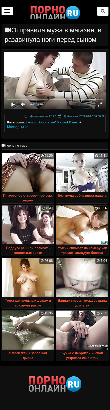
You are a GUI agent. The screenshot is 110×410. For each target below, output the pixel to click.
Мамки (62, 122)
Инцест (74, 122)
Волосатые (46, 122)
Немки (31, 122)
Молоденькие (17, 127)
